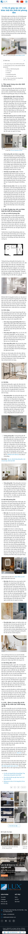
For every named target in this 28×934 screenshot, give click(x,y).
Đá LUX (19, 752)
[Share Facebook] (18, 787)
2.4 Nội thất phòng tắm (11, 74)
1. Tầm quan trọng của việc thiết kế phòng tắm (13, 63)
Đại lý (16, 897)
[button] (25, 841)
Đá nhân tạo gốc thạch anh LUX (10, 766)
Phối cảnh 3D (4, 901)
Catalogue (3, 899)
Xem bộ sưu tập (13, 825)
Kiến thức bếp (4, 903)
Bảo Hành (17, 901)
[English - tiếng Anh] (18, 1)
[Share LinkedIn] (11, 787)
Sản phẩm (3, 897)
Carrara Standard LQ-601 (16, 150)
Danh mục (7, 60)
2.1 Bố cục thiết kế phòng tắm (12, 68)
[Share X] (15, 787)
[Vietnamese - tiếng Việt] (21, 1)
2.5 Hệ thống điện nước (11, 76)
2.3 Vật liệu (8, 72)
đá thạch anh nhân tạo (13, 454)
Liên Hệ (16, 899)
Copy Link (23, 787)
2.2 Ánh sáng (9, 70)
